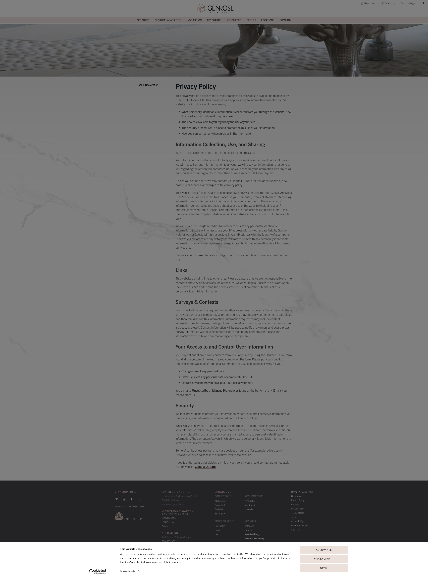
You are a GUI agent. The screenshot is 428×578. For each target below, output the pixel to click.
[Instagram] (124, 499)
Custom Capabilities (168, 20)
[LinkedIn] (139, 499)
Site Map (295, 529)
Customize (322, 559)
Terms (294, 516)
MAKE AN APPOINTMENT (129, 506)
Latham (248, 529)
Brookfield (220, 504)
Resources (234, 20)
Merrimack (249, 504)
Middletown (220, 500)
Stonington (220, 513)
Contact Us (390, 3)
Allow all (324, 550)
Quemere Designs (300, 525)
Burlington (220, 525)
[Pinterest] (116, 499)
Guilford (219, 509)
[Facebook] (131, 499)
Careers (295, 504)
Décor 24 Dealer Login (302, 491)
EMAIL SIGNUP (133, 518)
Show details (127, 571)
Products (142, 20)
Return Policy (297, 500)
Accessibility (297, 521)
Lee (216, 534)
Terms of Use (297, 512)
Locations (268, 20)
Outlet (251, 20)
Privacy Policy (297, 508)
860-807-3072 (169, 541)
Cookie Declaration (147, 84)
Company (286, 20)
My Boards (214, 20)
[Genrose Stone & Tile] (215, 8)
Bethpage (249, 525)
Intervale (248, 509)
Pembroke (249, 500)
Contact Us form (205, 466)
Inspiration (194, 20)
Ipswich (218, 529)
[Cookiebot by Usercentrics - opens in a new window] (98, 571)
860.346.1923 (169, 517)
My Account (369, 3)
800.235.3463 (169, 521)
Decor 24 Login (408, 3)
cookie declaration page (210, 255)
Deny (324, 568)
